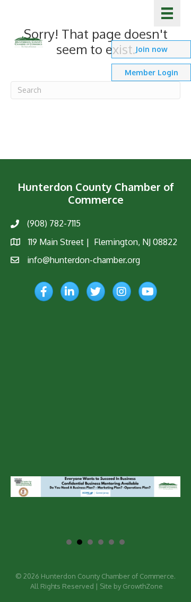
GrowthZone (143, 586)
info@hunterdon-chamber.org (83, 260)
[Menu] (167, 13)
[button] (151, 49)
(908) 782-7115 (54, 223)
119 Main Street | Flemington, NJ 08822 (102, 242)
